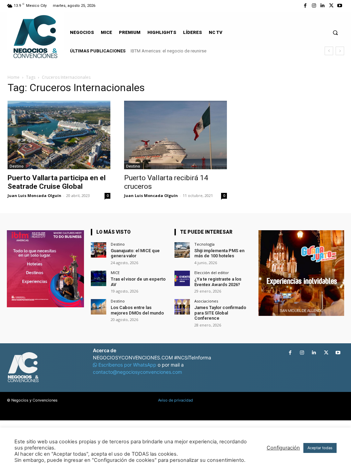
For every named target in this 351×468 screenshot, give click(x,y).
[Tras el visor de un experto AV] (98, 278)
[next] (340, 51)
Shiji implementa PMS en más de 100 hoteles (219, 253)
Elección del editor (211, 272)
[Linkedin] (322, 5)
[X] (331, 5)
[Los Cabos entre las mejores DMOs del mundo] (98, 307)
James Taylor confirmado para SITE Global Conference (220, 313)
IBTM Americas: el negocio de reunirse (168, 50)
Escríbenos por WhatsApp (127, 365)
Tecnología (204, 244)
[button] (335, 32)
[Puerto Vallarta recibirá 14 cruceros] (175, 135)
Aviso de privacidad (175, 400)
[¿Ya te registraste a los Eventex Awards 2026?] (182, 278)
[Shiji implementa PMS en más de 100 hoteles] (182, 250)
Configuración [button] (283, 448)
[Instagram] (314, 5)
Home (14, 77)
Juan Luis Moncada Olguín (34, 195)
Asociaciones (206, 301)
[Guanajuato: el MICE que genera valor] (98, 250)
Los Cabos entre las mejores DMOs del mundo (137, 310)
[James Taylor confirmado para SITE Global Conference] (182, 307)
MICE (115, 272)
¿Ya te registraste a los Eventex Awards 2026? (217, 281)
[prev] (329, 51)
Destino (17, 166)
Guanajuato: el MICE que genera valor (135, 253)
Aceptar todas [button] (319, 447)
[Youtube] (340, 5)
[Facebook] (305, 5)
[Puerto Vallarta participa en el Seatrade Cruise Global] (59, 135)
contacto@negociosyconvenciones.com (137, 372)
